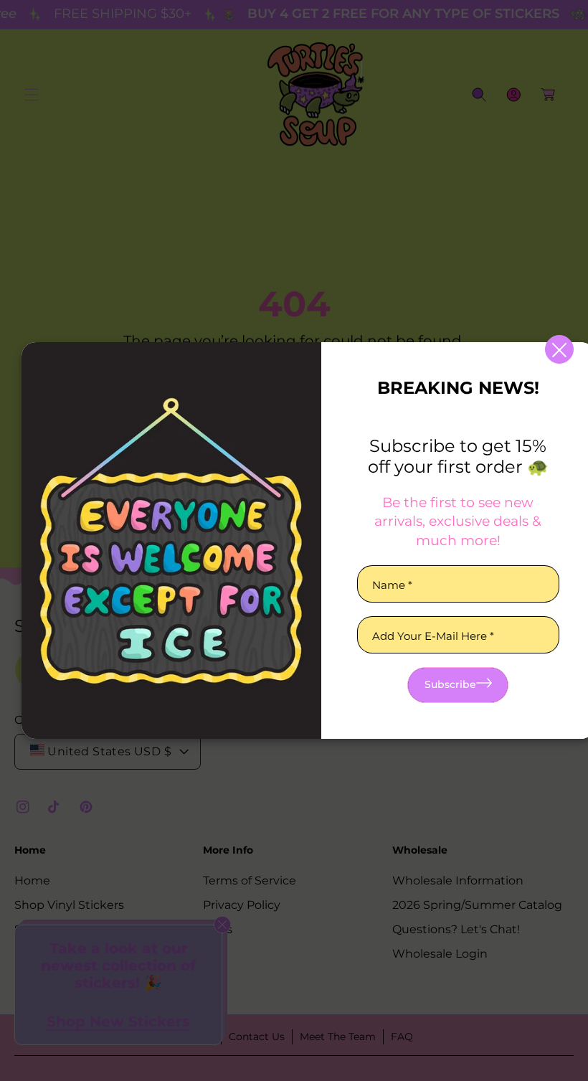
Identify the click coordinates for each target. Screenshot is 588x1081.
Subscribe (450, 684)
